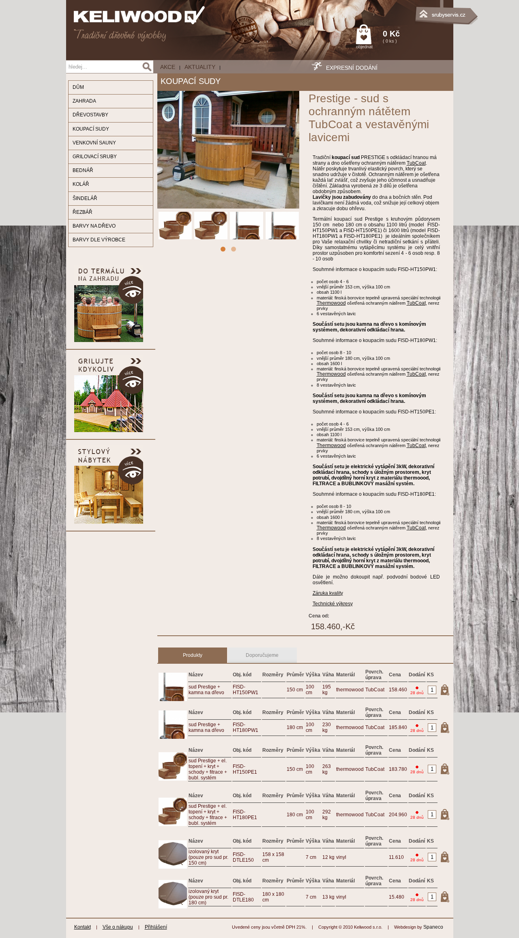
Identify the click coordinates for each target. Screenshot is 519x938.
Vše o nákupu (118, 927)
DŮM (78, 87)
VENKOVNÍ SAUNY (94, 143)
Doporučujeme (262, 655)
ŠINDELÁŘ (85, 198)
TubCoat (416, 163)
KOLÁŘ (81, 184)
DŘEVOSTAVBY (90, 115)
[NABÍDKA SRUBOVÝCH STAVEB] (412, 10)
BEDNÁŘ (83, 170)
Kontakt (82, 927)
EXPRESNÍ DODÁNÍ (351, 68)
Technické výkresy (333, 604)
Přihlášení (156, 927)
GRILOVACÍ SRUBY (95, 156)
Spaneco (433, 927)
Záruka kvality (328, 593)
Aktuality (199, 67)
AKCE (167, 67)
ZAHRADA (84, 101)
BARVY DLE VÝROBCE (99, 240)
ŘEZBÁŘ (82, 212)
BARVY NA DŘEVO (94, 226)
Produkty (192, 655)
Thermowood (331, 303)
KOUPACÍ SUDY (91, 129)
